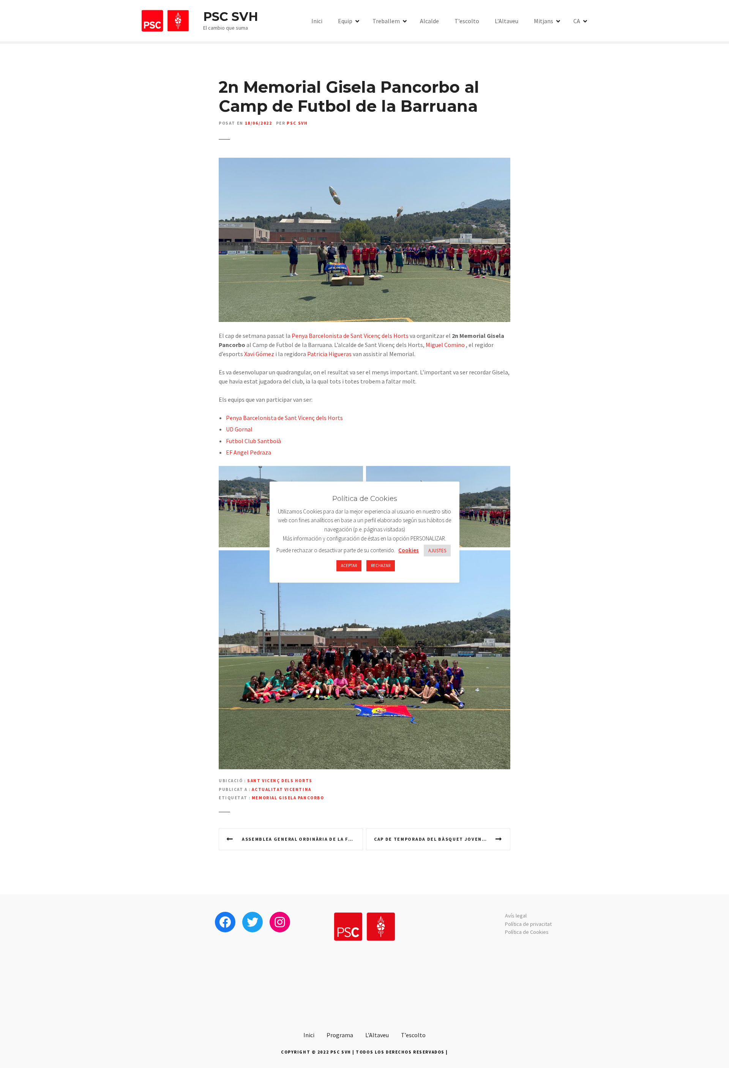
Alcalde (429, 21)
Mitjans (543, 21)
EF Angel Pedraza (248, 452)
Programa (340, 1035)
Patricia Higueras (329, 354)
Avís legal (516, 915)
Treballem (386, 21)
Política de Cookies (527, 932)
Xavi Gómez (259, 354)
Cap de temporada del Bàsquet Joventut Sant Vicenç (442, 839)
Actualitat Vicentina (281, 789)
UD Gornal (239, 429)
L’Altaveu (506, 21)
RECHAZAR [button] (380, 565)
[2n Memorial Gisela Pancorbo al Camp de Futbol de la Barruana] (364, 162)
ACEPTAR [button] (349, 565)
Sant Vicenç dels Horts (279, 780)
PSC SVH (230, 16)
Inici (316, 21)
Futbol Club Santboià (253, 441)
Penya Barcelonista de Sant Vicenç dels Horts (350, 335)
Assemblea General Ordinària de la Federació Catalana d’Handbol (302, 839)
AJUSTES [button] (437, 550)
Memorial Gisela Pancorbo (288, 797)
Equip (345, 21)
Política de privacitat (528, 924)
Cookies (408, 550)
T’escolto (466, 21)
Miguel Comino (445, 345)
